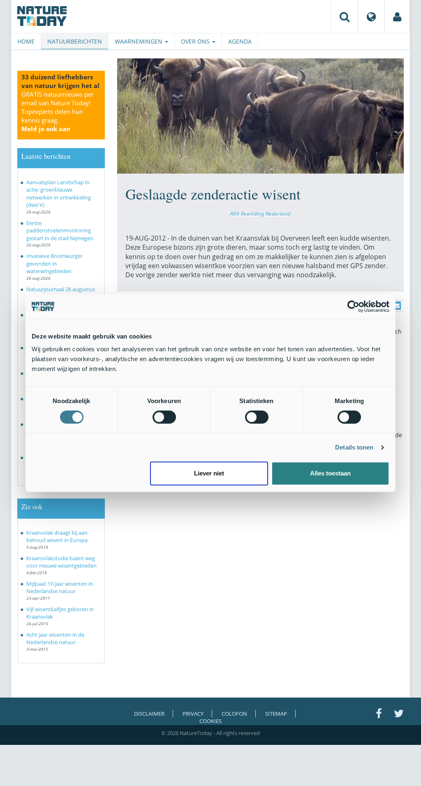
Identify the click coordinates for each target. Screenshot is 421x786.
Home (26, 41)
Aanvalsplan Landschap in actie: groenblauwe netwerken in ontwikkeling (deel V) (58, 194)
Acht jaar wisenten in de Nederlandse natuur (55, 638)
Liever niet (209, 473)
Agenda (240, 41)
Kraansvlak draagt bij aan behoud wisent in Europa (57, 536)
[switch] (164, 417)
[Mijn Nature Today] (397, 16)
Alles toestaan (330, 473)
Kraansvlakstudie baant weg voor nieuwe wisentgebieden (61, 562)
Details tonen (354, 447)
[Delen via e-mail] (397, 305)
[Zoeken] (344, 16)
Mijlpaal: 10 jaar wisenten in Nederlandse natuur (59, 587)
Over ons (196, 41)
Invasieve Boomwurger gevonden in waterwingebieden (54, 263)
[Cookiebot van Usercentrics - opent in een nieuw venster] (353, 306)
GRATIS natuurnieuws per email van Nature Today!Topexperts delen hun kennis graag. (57, 111)
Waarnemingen (139, 41)
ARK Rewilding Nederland (260, 213)
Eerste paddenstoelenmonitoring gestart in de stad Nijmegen (59, 230)
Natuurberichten (74, 41)
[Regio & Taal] (371, 16)
